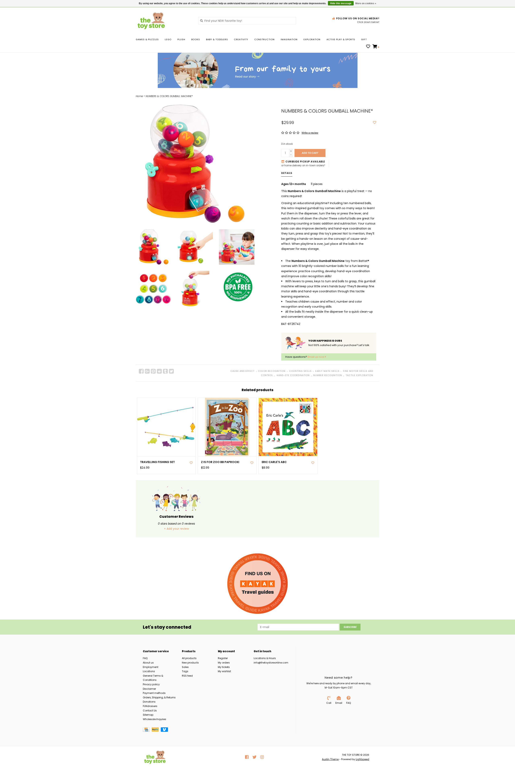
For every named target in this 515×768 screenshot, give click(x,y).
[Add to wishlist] (374, 123)
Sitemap (148, 714)
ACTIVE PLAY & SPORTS (341, 39)
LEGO (168, 39)
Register (223, 658)
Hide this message (340, 3)
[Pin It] (153, 371)
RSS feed (187, 675)
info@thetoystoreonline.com (271, 662)
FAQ (145, 658)
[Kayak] (257, 583)
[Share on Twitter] (171, 371)
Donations (149, 701)
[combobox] (247, 20)
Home (139, 96)
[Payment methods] (147, 730)
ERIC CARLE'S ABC (274, 462)
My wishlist (224, 671)
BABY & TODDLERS (217, 39)
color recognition (271, 371)
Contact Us (150, 710)
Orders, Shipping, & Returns (159, 697)
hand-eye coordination (293, 375)
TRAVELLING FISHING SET (157, 462)
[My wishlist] (368, 47)
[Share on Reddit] (159, 371)
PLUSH (181, 39)
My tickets (224, 667)
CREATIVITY (241, 39)
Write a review (310, 132)
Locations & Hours (265, 658)
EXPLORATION (312, 39)
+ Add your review (176, 529)
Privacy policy (151, 684)
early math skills (327, 371)
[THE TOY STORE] (164, 20)
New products (190, 662)
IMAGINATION (289, 39)
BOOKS (195, 39)
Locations (149, 671)
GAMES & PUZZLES (147, 39)
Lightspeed (362, 759)
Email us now (316, 357)
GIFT (364, 39)
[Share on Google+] (147, 371)
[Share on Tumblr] (165, 371)
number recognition (327, 375)
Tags (185, 671)
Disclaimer (149, 688)
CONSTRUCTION (264, 39)
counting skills (300, 371)
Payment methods (154, 693)
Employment (150, 667)
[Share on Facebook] (141, 371)
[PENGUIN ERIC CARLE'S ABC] (288, 427)
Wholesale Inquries (154, 719)
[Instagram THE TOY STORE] (262, 757)
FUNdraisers (150, 706)
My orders (224, 662)
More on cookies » (365, 3)
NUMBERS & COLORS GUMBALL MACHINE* (169, 96)
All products (189, 658)
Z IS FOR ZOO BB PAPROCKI (220, 462)
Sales (185, 667)
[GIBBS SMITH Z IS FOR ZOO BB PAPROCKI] (227, 427)
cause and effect (242, 371)
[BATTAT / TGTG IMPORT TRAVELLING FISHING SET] (166, 427)
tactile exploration (359, 375)
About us (148, 662)
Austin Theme (330, 759)
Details (286, 173)
